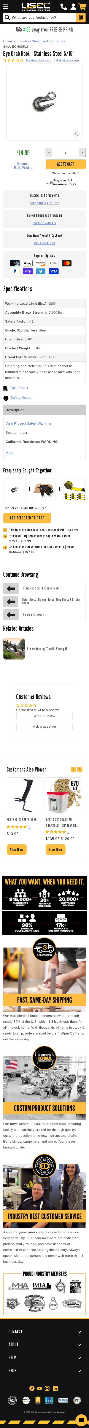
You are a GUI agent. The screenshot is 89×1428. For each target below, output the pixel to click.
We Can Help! (44, 243)
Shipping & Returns (44, 203)
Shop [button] (12, 1370)
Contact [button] (15, 1331)
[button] (5, 7)
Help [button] (12, 1357)
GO (81, 17)
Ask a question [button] (44, 726)
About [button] (14, 1344)
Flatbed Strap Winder (22, 819)
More (9, 453)
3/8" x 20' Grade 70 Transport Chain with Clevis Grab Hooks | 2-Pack (64, 822)
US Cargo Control (39, 1412)
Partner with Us (44, 223)
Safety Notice (21, 397)
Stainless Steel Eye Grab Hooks (41, 41)
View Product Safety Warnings (29, 423)
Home (7, 41)
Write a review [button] (44, 716)
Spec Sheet (19, 388)
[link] (41, 536)
